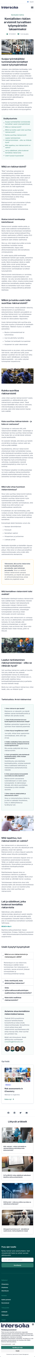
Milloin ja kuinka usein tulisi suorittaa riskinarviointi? (18, 131)
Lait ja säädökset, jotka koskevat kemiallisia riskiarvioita (16, 152)
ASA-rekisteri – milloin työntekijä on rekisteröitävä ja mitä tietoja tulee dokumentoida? (14, 1148)
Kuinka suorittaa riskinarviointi (15, 135)
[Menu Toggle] (32, 7)
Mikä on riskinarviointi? (13, 127)
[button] (8, 1113)
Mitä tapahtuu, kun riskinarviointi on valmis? (17, 146)
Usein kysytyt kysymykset (14, 156)
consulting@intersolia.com (14, 1042)
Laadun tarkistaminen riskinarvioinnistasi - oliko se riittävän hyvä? (18, 140)
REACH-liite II (6, 926)
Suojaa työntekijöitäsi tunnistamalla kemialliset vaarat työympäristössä (17, 123)
